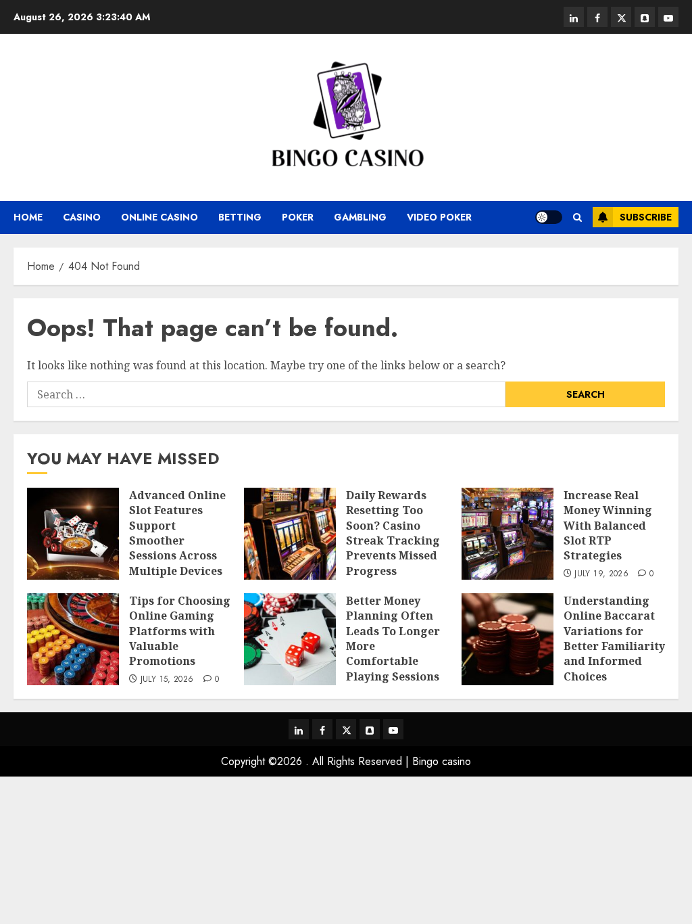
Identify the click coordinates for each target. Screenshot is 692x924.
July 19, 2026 (601, 574)
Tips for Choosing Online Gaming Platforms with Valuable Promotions (179, 631)
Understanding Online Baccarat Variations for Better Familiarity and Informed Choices (614, 638)
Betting (240, 217)
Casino (82, 217)
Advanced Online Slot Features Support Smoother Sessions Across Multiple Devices (177, 533)
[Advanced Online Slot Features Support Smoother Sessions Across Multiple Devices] (73, 534)
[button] (577, 217)
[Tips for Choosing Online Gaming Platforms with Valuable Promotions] (73, 639)
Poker (298, 217)
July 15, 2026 (167, 679)
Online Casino (159, 217)
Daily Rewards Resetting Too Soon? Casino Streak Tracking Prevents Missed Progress (393, 533)
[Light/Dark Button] (548, 217)
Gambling (360, 217)
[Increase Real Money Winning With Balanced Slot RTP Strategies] (507, 534)
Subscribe (646, 217)
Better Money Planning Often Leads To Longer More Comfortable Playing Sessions (393, 638)
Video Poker (439, 217)
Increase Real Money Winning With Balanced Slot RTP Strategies (608, 525)
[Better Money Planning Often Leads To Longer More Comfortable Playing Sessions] (290, 639)
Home (28, 217)
